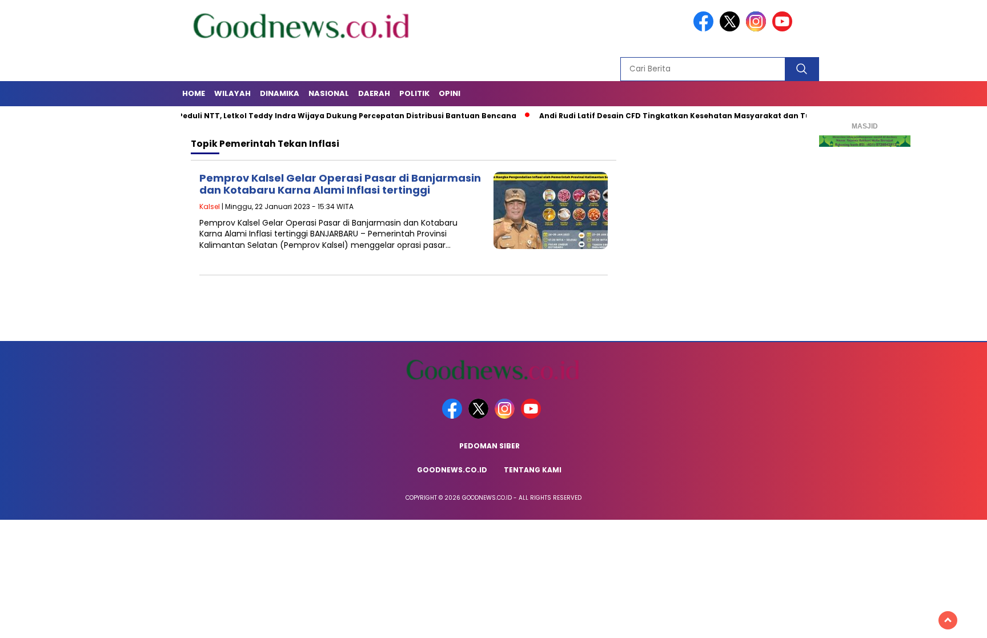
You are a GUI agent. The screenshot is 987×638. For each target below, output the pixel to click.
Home (193, 93)
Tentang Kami (532, 470)
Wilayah (232, 93)
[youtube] (784, 29)
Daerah (374, 93)
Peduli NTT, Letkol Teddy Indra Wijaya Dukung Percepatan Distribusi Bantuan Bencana (325, 116)
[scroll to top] (947, 620)
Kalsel (209, 206)
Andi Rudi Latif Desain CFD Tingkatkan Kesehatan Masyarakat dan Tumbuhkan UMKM (684, 116)
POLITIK (414, 93)
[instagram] (758, 29)
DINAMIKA (279, 93)
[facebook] (705, 29)
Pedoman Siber (489, 446)
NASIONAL (328, 93)
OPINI (449, 93)
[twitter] (732, 29)
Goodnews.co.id (452, 470)
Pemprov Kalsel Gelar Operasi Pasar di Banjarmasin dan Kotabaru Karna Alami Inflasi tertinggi (340, 184)
